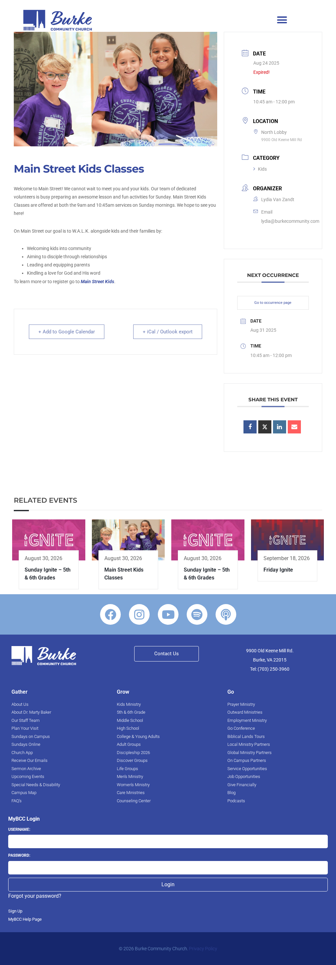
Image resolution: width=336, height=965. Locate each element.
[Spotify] (197, 614)
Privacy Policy (203, 948)
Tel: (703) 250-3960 (269, 669)
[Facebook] (110, 614)
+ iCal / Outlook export (168, 332)
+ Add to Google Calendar (66, 332)
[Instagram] (139, 614)
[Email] (294, 426)
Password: (19, 855)
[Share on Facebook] (250, 426)
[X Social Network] (264, 426)
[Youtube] (168, 614)
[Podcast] (226, 614)
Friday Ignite (278, 570)
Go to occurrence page (272, 303)
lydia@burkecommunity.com (290, 221)
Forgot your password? (34, 896)
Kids (262, 169)
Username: (19, 829)
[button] (282, 19)
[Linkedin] (279, 426)
